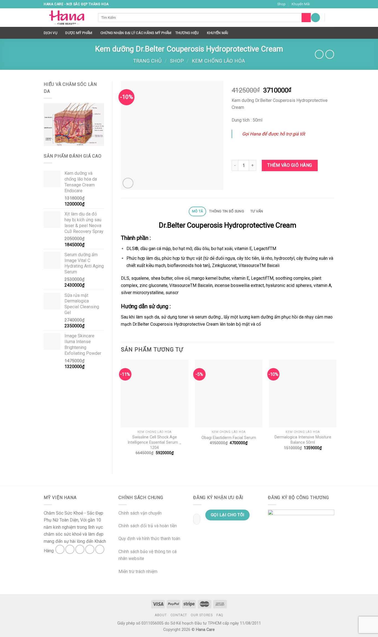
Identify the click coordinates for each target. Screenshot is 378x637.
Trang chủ (147, 61)
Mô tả (197, 211)
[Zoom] (128, 183)
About (161, 615)
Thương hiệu (187, 33)
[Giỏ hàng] (331, 17)
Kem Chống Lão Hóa (218, 61)
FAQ (219, 615)
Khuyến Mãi (301, 4)
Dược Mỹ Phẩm (78, 33)
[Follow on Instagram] (321, 4)
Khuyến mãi (217, 33)
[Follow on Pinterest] (99, 549)
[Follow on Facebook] (315, 4)
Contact (178, 615)
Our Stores (202, 615)
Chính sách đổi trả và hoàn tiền (147, 525)
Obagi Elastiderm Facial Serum (228, 437)
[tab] (197, 211)
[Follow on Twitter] (326, 4)
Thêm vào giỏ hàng (289, 165)
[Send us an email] (331, 4)
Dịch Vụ (50, 33)
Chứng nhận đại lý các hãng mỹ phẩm (136, 33)
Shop (281, 4)
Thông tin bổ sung (226, 211)
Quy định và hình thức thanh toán (149, 538)
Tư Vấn (256, 211)
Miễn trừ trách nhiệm (137, 571)
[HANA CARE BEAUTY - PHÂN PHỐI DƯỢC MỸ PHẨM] (67, 17)
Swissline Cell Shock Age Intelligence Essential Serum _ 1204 (154, 442)
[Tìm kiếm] (306, 17)
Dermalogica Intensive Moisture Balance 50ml (303, 440)
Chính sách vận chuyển (140, 513)
